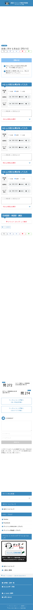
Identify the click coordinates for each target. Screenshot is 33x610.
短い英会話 (4, 45)
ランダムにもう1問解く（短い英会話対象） (16, 401)
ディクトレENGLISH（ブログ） (13, 526)
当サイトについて (9, 509)
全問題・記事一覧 (9, 583)
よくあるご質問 (8, 593)
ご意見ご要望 (8, 570)
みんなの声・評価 (9, 586)
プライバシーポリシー (13, 605)
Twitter (6, 519)
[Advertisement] (16, 24)
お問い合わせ (8, 597)
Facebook (7, 523)
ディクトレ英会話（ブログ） (12, 530)
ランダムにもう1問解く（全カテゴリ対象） (16, 409)
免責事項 (23, 605)
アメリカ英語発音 (6, 227)
